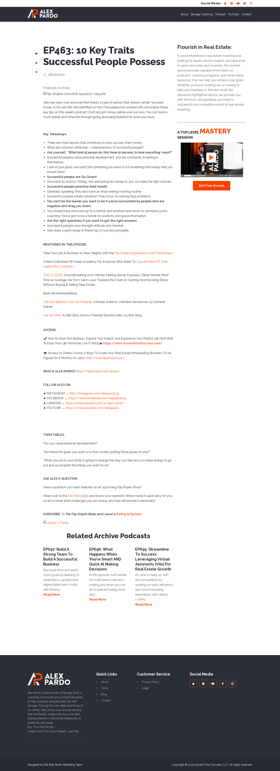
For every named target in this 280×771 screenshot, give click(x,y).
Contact (246, 14)
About (184, 14)
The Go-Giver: (52, 315)
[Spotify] (231, 3)
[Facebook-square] (244, 3)
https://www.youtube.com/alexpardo (92, 408)
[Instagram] (251, 3)
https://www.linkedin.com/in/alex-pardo (94, 403)
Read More (51, 594)
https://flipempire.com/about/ (98, 371)
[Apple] (225, 3)
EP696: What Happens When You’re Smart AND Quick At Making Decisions (105, 559)
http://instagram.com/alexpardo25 (94, 393)
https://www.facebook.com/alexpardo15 (97, 398)
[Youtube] (238, 3)
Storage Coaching (202, 14)
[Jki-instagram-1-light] (232, 683)
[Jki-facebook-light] (222, 683)
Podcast (220, 14)
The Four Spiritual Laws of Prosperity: (68, 302)
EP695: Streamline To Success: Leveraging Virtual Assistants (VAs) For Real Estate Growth (153, 559)
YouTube (233, 14)
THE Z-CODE (52, 275)
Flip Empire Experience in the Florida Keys (143, 253)
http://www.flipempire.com (105, 358)
